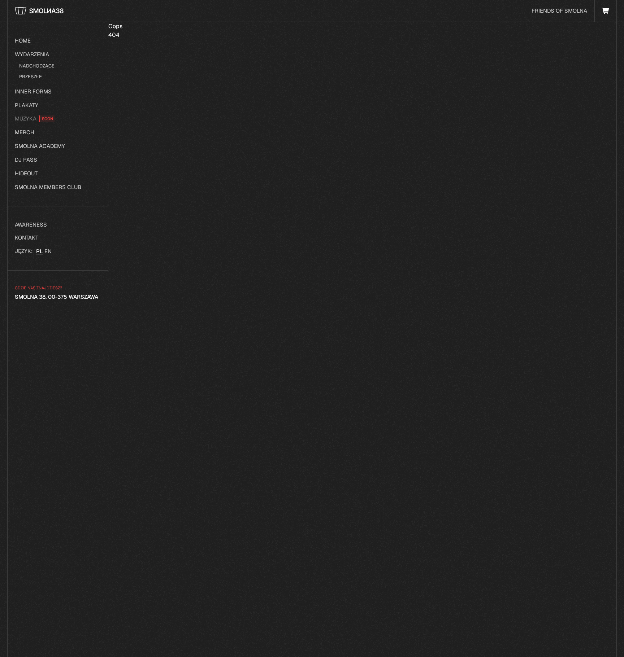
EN (48, 251)
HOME (23, 40)
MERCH (24, 132)
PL (39, 251)
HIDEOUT (26, 173)
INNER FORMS (33, 91)
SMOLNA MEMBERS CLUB (48, 187)
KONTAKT (26, 237)
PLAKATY (26, 105)
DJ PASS (26, 159)
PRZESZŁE (30, 77)
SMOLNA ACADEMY (40, 146)
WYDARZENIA (32, 54)
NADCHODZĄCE (37, 66)
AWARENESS (31, 224)
